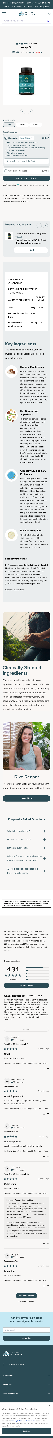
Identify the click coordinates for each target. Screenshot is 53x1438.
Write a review (26, 985)
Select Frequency (10, 132)
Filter (28, 1029)
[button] (36, 967)
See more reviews (26, 1295)
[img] (34, 996)
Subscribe (13, 138)
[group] (32, 138)
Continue (26, 1431)
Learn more (43, 185)
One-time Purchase (17, 170)
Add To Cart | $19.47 (26, 178)
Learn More (26, 798)
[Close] (49, 1405)
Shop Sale (44, 6)
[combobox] (26, 21)
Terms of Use (31, 1421)
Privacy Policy (16, 1421)
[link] (26, 43)
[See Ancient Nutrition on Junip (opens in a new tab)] (32, 1301)
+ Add (31, 250)
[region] (26, 1419)
